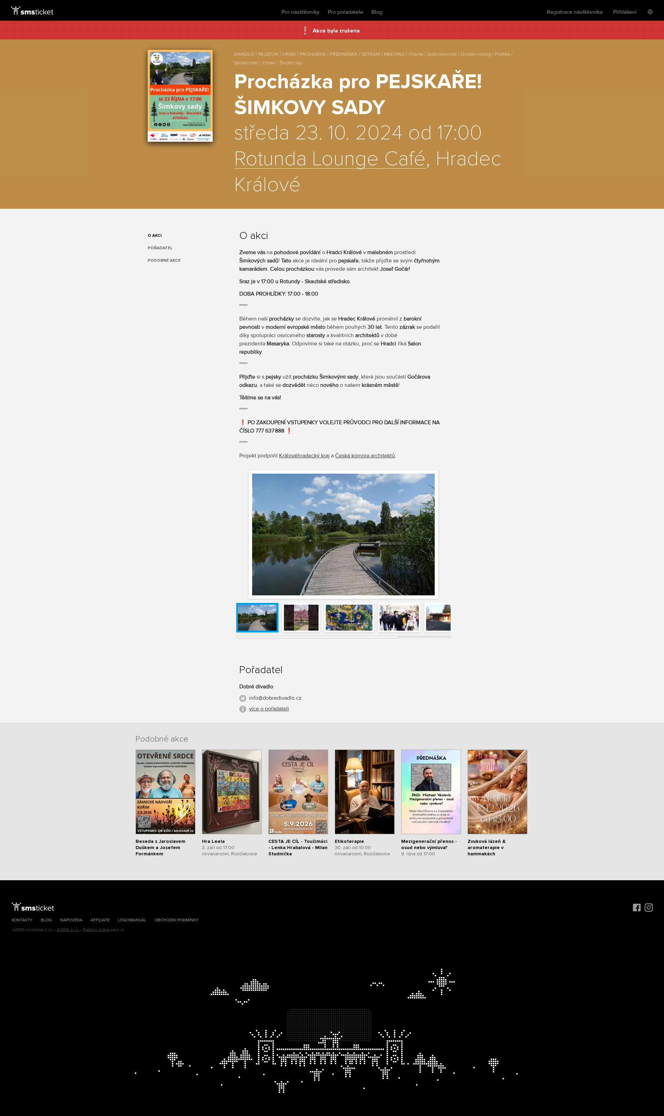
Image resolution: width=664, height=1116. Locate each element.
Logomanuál (132, 920)
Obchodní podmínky (177, 920)
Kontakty (22, 920)
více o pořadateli (269, 708)
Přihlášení (625, 12)
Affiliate (100, 920)
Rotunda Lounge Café (330, 159)
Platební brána (96, 929)
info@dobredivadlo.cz (275, 698)
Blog (376, 12)
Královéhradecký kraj (304, 455)
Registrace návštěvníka (574, 12)
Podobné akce (164, 260)
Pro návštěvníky (301, 12)
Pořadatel (160, 248)
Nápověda (71, 920)
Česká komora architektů (365, 455)
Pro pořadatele (345, 12)
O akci (155, 235)
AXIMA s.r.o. (68, 929)
